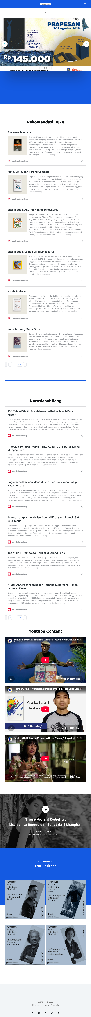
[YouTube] (58, 1013)
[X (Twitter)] (39, 1013)
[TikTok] (52, 1013)
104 (19, 364)
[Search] (45, 13)
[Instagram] (45, 1013)
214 (19, 617)
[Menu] (85, 4)
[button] (5, 44)
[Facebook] (32, 1013)
